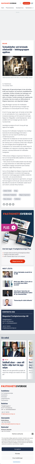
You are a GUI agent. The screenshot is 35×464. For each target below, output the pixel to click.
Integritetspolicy (16, 461)
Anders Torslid (7, 190)
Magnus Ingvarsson (24, 195)
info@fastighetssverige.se (9, 328)
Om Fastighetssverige (7, 393)
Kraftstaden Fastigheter (10, 195)
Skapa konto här (17, 261)
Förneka (17, 453)
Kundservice (19, 8)
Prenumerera (10, 8)
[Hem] (9, 3)
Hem (2, 8)
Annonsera (4, 396)
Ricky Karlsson (7, 199)
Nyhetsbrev (4, 395)
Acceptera (17, 449)
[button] (32, 434)
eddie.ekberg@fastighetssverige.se (10, 424)
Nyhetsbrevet (30, 8)
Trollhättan (17, 199)
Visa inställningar (17, 458)
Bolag (4, 43)
